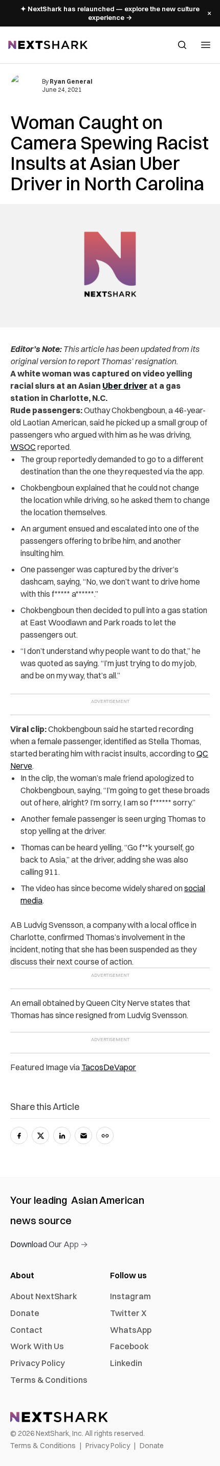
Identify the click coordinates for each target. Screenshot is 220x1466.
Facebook (129, 1346)
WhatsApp (130, 1330)
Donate (24, 1313)
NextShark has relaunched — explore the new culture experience (110, 13)
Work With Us (37, 1346)
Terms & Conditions (48, 1380)
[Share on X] (40, 1135)
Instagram (130, 1296)
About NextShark (43, 1296)
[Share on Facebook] (19, 1135)
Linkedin (126, 1363)
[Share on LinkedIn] (62, 1135)
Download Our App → (49, 1244)
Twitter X (128, 1313)
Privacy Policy (37, 1363)
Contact (26, 1330)
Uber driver (124, 386)
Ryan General (71, 81)
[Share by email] (83, 1135)
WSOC (23, 447)
